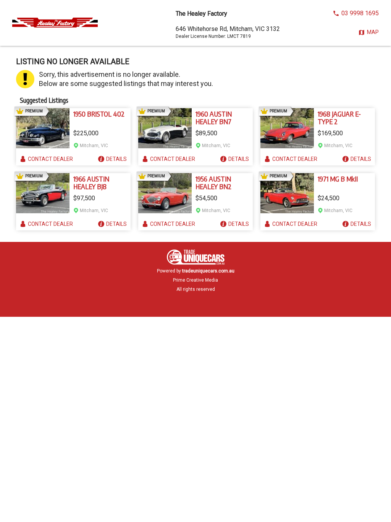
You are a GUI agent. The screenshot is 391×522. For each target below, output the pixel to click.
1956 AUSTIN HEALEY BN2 (213, 182)
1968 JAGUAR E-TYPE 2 (339, 117)
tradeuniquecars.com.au (208, 271)
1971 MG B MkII (338, 179)
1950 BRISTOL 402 (98, 114)
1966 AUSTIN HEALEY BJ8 (91, 182)
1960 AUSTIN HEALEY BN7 (214, 117)
